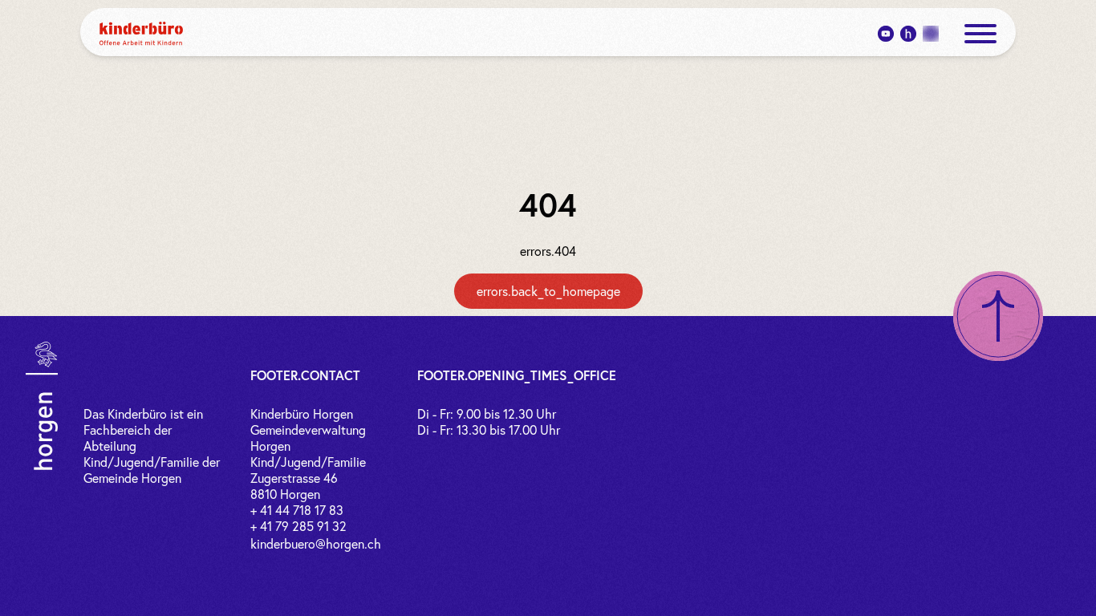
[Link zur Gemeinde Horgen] (42, 406)
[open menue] (980, 34)
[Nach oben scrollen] (998, 316)
